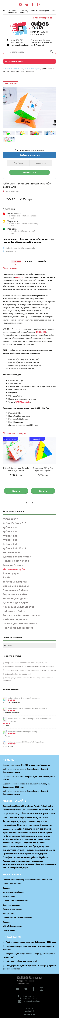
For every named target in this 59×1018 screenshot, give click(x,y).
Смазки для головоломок (20, 623)
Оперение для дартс (32, 842)
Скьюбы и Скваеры (16, 585)
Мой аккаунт (9, 896)
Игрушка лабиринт (19, 832)
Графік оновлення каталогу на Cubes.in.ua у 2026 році (26, 663)
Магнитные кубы (32, 68)
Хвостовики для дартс (15, 864)
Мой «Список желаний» (16, 900)
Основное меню (15, 61)
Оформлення (9, 930)
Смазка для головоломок (31, 861)
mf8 (15, 814)
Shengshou (43, 813)
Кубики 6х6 (10, 539)
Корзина (34, 11)
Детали (28, 261)
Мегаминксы (11, 552)
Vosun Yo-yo (19, 817)
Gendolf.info (29, 1011)
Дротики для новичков (30, 828)
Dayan (18, 805)
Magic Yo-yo (8, 813)
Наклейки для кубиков (18, 627)
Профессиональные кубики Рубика (25, 857)
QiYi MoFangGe (27, 813)
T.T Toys (11, 817)
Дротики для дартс (16, 602)
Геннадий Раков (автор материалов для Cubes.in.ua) (27, 879)
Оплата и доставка (12, 11)
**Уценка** (10, 518)
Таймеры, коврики (15, 581)
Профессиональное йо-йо (40, 849)
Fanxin (37, 806)
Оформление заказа (12, 909)
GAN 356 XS (41, 332)
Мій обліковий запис (12, 926)
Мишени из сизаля (34, 839)
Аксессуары (11, 573)
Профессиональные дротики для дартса (25, 853)
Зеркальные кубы (15, 594)
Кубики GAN (11, 251)
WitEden (28, 817)
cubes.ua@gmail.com (20, 45)
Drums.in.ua (29, 1014)
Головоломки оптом (12, 883)
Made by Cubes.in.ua (43, 809)
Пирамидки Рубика (16, 590)
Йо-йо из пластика (11, 836)
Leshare (29, 809)
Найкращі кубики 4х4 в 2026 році (18, 674)
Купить (16, 490)
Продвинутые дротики (20, 846)
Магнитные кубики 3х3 (13, 839)
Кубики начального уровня (35, 836)
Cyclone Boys (9, 806)
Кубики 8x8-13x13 (14, 548)
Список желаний (24, 11)
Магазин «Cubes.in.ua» (13, 68)
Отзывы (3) (41, 261)
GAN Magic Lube (22, 401)
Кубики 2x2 (10, 527)
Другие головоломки (17, 556)
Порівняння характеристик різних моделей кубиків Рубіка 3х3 (29, 666)
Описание (16, 261)
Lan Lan (21, 809)
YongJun (37, 817)
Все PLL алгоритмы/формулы (35, 765)
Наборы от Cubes (14, 610)
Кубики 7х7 (10, 543)
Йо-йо (7, 577)
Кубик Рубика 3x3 (13, 248)
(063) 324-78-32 (18, 40)
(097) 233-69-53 (18, 42)
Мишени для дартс (15, 598)
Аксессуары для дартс (16, 821)
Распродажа (44, 11)
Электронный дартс (18, 867)
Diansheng (27, 805)
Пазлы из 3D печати (16, 560)
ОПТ (4, 11)
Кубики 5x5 (10, 535)
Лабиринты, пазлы (15, 619)
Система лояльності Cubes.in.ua (17, 917)
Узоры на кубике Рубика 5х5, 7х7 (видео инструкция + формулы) (30, 670)
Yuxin (45, 817)
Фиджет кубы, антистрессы (21, 615)
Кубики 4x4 (10, 531)
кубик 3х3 (19, 277)
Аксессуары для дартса (18, 606)
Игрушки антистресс (41, 832)
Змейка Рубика (13, 564)
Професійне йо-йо (11, 861)
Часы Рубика (34, 864)
